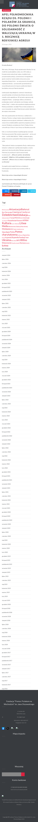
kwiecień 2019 (6, 588)
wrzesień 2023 (6, 392)
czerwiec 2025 (6, 307)
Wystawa (23, 243)
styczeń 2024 (6, 375)
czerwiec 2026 (6, 263)
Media (5, 226)
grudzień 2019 (6, 556)
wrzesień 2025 (6, 295)
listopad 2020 (6, 516)
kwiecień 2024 (6, 363)
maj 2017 (4, 680)
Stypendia (8, 237)
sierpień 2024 (6, 347)
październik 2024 (7, 339)
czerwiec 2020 (6, 536)
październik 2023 (7, 387)
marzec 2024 (6, 367)
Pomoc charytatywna (12, 233)
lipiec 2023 (5, 400)
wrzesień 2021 (6, 484)
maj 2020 (4, 540)
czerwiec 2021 (6, 496)
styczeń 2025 (6, 327)
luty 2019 (5, 596)
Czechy (24, 212)
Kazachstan (12, 220)
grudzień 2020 (6, 512)
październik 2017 (7, 660)
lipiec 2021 (5, 492)
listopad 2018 (6, 608)
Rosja (3, 237)
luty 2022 (5, 468)
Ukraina (6, 240)
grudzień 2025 (6, 283)
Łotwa (5, 245)
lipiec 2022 (5, 448)
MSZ (11, 229)
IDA (21, 218)
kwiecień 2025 (6, 315)
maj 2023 (4, 408)
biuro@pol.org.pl (21, 717)
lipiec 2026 (5, 259)
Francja (12, 218)
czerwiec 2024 (6, 355)
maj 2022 (4, 456)
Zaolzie (28, 243)
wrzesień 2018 (6, 616)
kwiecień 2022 (6, 460)
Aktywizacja (15, 209)
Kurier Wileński (15, 223)
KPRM (25, 220)
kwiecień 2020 (6, 544)
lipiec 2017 (5, 672)
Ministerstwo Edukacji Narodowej (18, 226)
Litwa (23, 223)
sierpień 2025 (6, 299)
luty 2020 (5, 552)
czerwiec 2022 (6, 452)
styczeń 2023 (6, 424)
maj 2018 (4, 632)
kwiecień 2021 (6, 500)
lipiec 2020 (5, 532)
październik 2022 (7, 436)
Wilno (23, 240)
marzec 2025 (6, 319)
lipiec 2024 (5, 351)
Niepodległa (6, 232)
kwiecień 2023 (6, 412)
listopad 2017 (6, 656)
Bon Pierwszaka (7, 212)
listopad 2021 (6, 476)
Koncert (20, 220)
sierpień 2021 (6, 488)
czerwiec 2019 (6, 580)
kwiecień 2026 (6, 271)
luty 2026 (5, 279)
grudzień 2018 (6, 604)
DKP (29, 212)
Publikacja (20, 235)
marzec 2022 (6, 464)
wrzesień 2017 (6, 664)
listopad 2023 (6, 383)
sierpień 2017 (6, 668)
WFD (18, 240)
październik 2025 (7, 291)
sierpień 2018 (6, 620)
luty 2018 (5, 644)
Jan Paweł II (5, 220)
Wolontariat (6, 243)
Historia (17, 218)
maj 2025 (4, 311)
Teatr (27, 237)
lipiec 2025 (5, 303)
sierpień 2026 (6, 255)
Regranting (26, 235)
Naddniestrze (20, 229)
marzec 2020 (6, 548)
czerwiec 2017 (6, 676)
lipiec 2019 (5, 576)
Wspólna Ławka (15, 243)
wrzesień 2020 (6, 524)
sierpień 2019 (6, 572)
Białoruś (25, 209)
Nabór (15, 229)
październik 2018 (7, 612)
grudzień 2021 (6, 472)
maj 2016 (4, 688)
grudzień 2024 (6, 331)
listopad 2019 (6, 560)
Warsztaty (13, 240)
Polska (12, 232)
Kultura (6, 223)
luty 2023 (5, 420)
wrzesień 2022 (6, 440)
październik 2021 (7, 480)
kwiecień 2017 (6, 684)
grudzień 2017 (6, 652)
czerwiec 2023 (6, 404)
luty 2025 (5, 323)
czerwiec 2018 (6, 628)
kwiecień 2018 (6, 636)
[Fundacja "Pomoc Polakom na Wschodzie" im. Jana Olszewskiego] (19, 4)
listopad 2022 (6, 432)
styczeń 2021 (6, 508)
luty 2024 (5, 371)
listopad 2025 (6, 287)
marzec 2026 (6, 275)
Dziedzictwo (9, 214)
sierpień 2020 (6, 528)
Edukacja (23, 214)
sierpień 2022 (6, 444)
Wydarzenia (6, 10)
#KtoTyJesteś (5, 209)
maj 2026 (4, 267)
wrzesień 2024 (6, 343)
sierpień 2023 (6, 396)
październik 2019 (7, 564)
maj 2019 (4, 584)
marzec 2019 (6, 592)
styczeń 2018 (6, 648)
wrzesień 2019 (6, 568)
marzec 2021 (6, 504)
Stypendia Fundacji (18, 237)
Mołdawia (6, 229)
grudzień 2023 (6, 379)
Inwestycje (26, 218)
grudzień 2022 (6, 428)
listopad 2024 (6, 335)
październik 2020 (7, 520)
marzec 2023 (6, 416)
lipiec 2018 (5, 624)
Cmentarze (16, 212)
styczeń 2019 (6, 600)
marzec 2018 (6, 640)
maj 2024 (4, 359)
